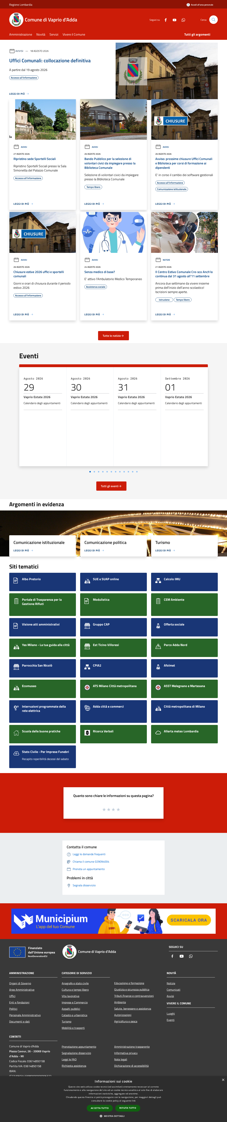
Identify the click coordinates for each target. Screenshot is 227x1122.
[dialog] (113, 1099)
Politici (13, 1009)
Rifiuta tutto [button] (127, 1107)
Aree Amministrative (21, 990)
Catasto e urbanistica (74, 1015)
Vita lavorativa (70, 996)
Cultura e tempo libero (75, 990)
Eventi (171, 1020)
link (133, 1100)
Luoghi (171, 1013)
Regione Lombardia (20, 4)
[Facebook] (164, 19)
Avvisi (19, 51)
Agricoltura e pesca (125, 1021)
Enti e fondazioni (19, 1002)
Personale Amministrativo (25, 1015)
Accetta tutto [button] (100, 1108)
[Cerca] (213, 19)
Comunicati (173, 990)
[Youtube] (173, 19)
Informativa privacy (126, 1053)
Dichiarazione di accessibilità (131, 1066)
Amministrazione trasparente (132, 1046)
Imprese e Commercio (75, 1002)
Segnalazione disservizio (76, 1053)
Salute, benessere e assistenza (132, 1008)
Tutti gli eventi (109, 486)
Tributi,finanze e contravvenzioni (134, 996)
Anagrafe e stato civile (75, 983)
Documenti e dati (19, 1021)
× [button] (223, 1080)
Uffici (12, 996)
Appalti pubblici (71, 1009)
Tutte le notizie (112, 336)
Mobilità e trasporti (73, 1028)
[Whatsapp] (182, 19)
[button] (113, 1116)
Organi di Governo (20, 983)
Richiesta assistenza (74, 1066)
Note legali (120, 1059)
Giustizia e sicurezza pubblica (131, 989)
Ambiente (120, 1002)
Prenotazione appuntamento (79, 1046)
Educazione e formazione (129, 983)
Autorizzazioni (122, 1015)
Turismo (66, 1021)
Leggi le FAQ (69, 1059)
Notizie (166, 260)
